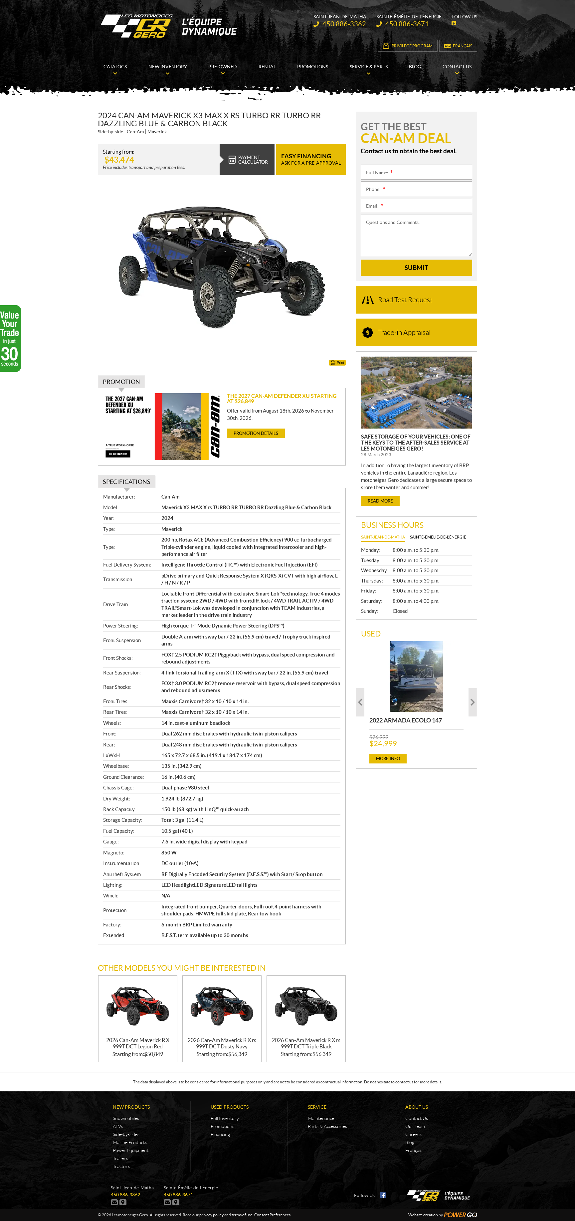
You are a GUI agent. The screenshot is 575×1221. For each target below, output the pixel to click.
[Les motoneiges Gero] (170, 26)
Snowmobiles (126, 1118)
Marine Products (130, 1142)
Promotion (121, 381)
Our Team (415, 1126)
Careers (413, 1134)
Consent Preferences (272, 1215)
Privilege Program (412, 46)
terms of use (242, 1215)
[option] (416, 702)
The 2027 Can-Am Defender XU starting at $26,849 (282, 398)
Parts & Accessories (327, 1126)
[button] (360, 702)
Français (462, 46)
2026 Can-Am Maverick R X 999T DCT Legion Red (137, 1043)
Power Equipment (130, 1150)
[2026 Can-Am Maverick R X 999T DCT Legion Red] (137, 1006)
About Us (416, 1107)
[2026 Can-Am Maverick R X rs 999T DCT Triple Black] (306, 1006)
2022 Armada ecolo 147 (405, 720)
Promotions (222, 1126)
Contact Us (416, 1118)
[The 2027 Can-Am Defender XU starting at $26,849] (162, 426)
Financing (220, 1134)
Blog (409, 1142)
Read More (380, 501)
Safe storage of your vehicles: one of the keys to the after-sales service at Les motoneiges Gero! (416, 443)
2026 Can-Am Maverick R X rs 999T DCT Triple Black (306, 1043)
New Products (131, 1107)
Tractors (121, 1166)
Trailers (120, 1158)
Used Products (230, 1107)
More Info (388, 758)
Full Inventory (225, 1118)
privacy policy (211, 1215)
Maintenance (321, 1118)
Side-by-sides (126, 1134)
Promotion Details (256, 433)
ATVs (118, 1126)
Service (317, 1107)
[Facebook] (383, 1195)
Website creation (423, 1215)
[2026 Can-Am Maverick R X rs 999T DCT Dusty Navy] (222, 1006)
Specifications (126, 481)
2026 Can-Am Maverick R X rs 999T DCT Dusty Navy (222, 1043)
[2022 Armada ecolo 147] (416, 676)
